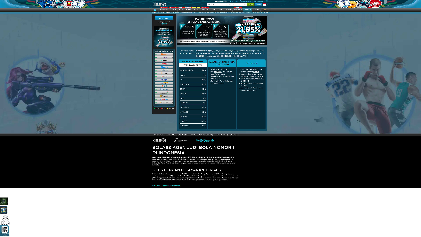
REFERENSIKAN (224, 56)
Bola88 (154, 157)
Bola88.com (222, 69)
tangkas (228, 9)
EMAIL (254, 90)
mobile (193, 135)
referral (248, 9)
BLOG (245, 85)
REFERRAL (218, 72)
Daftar (258, 4)
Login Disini (164, 23)
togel (213, 9)
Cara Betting (171, 135)
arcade (196, 9)
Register (200, 56)
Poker (220, 9)
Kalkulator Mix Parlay (206, 135)
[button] (265, 4)
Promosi (256, 9)
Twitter (260, 76)
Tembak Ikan (238, 9)
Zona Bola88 (221, 135)
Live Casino (205, 9)
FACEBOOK (245, 81)
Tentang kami (158, 135)
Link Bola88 (183, 135)
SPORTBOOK (163, 9)
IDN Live (188, 9)
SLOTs (180, 9)
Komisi (217, 76)
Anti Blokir (232, 135)
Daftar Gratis (164, 18)
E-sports (173, 9)
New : (154, 13)
